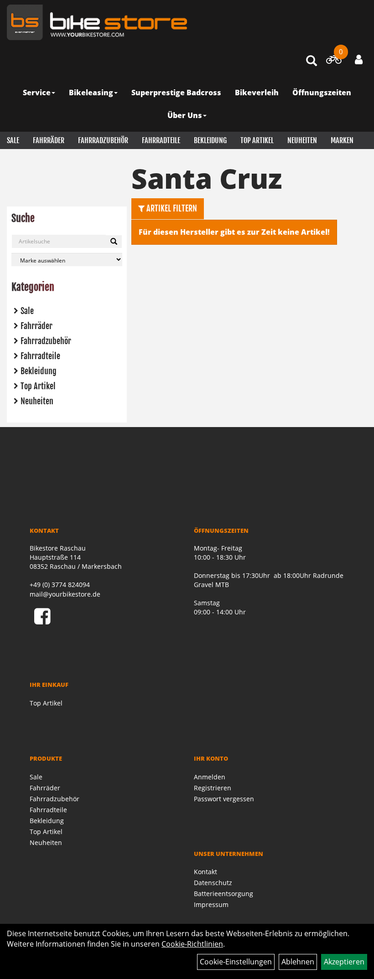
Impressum (211, 904)
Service (37, 93)
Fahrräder (48, 140)
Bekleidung (210, 140)
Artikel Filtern (171, 208)
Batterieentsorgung (223, 893)
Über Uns (184, 115)
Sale (13, 140)
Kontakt (205, 871)
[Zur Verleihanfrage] (333, 61)
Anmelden (209, 777)
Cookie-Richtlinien (192, 944)
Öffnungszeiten (321, 93)
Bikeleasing (91, 93)
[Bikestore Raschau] (97, 22)
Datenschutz (213, 882)
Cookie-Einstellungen (236, 962)
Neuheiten (302, 140)
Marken (342, 140)
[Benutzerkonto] (358, 59)
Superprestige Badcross (176, 93)
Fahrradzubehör (103, 140)
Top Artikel (257, 140)
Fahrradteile (161, 140)
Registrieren (212, 787)
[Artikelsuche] (311, 61)
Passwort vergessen (224, 798)
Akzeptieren (344, 962)
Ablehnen (297, 962)
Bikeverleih (257, 93)
